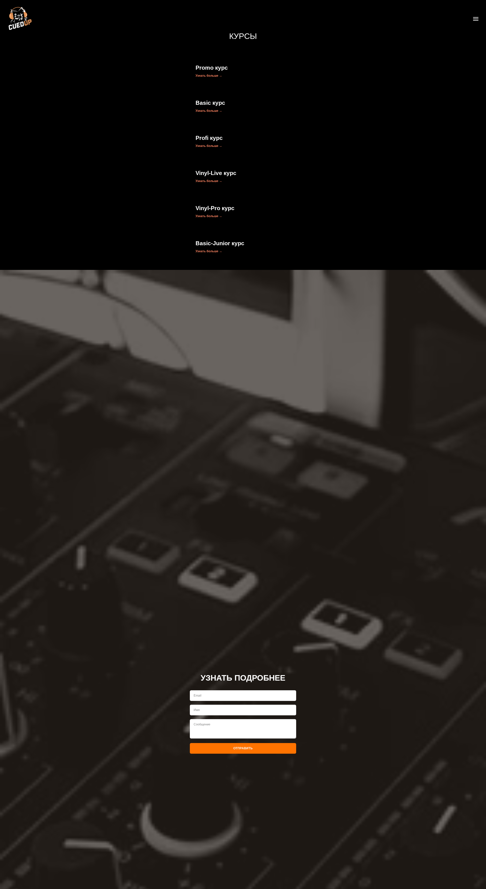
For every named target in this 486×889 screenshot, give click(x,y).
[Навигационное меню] (475, 19)
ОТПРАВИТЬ (243, 748)
